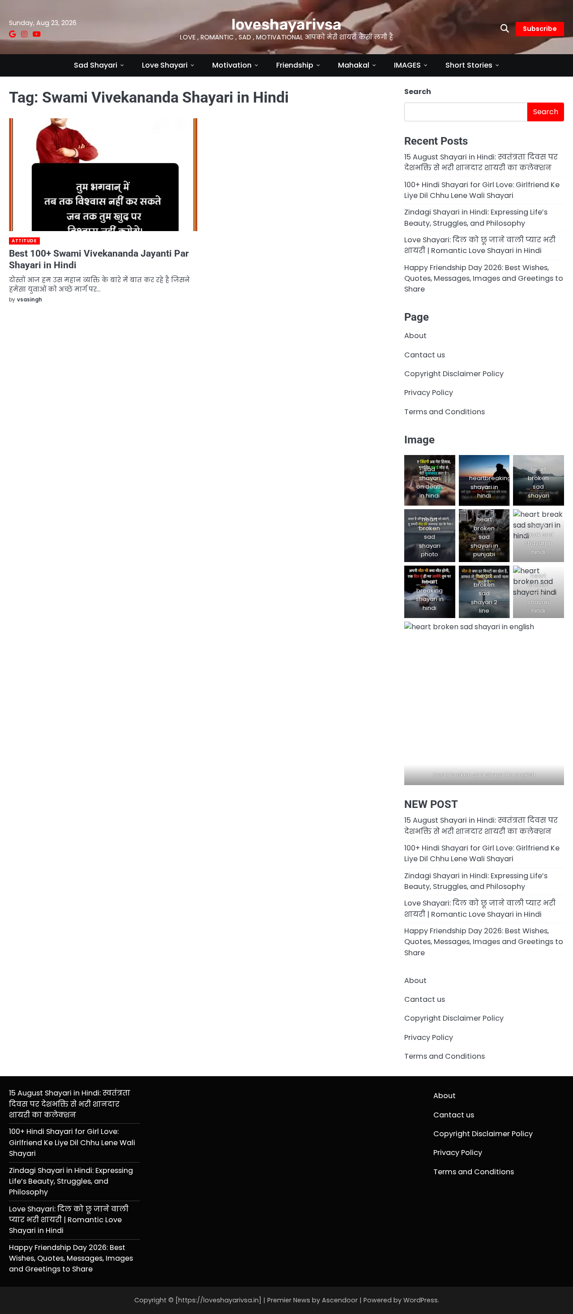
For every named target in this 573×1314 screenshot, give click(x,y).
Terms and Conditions (444, 412)
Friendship (294, 65)
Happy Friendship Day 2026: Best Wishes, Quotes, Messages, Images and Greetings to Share (483, 278)
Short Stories (468, 65)
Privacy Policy (428, 392)
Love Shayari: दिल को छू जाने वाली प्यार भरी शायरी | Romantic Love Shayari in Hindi (480, 245)
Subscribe (540, 28)
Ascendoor (340, 1300)
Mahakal (353, 65)
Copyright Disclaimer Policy (454, 374)
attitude (24, 240)
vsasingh (29, 299)
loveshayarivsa (286, 24)
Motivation (232, 65)
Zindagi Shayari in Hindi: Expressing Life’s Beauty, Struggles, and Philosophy (475, 217)
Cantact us (424, 355)
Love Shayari (165, 65)
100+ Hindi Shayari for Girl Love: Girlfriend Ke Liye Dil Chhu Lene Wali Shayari (482, 190)
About (415, 336)
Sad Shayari (95, 65)
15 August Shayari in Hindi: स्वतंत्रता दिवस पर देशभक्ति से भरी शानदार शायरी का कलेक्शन (481, 162)
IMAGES (407, 65)
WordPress (420, 1300)
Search (417, 91)
